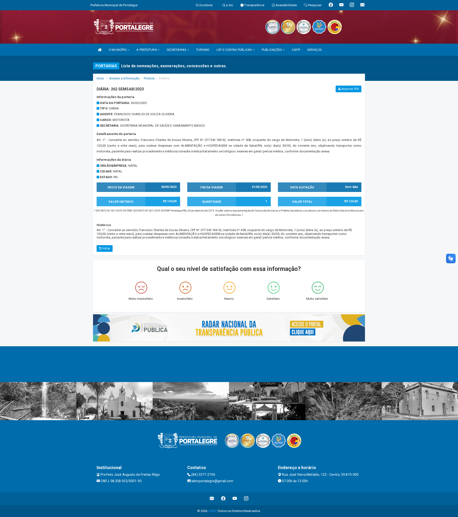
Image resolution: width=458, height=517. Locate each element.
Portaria (149, 78)
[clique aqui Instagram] (246, 498)
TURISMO (202, 50)
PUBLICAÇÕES (272, 50)
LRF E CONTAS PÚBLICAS (235, 50)
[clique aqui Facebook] (223, 498)
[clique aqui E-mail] (212, 498)
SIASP (212, 511)
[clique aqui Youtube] (235, 498)
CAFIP (296, 50)
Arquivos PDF (350, 89)
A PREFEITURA (146, 50)
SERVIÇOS (314, 50)
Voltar (105, 248)
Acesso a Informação (124, 78)
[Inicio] (99, 50)
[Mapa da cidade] (229, 364)
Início (100, 78)
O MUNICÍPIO (118, 50)
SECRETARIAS (177, 50)
